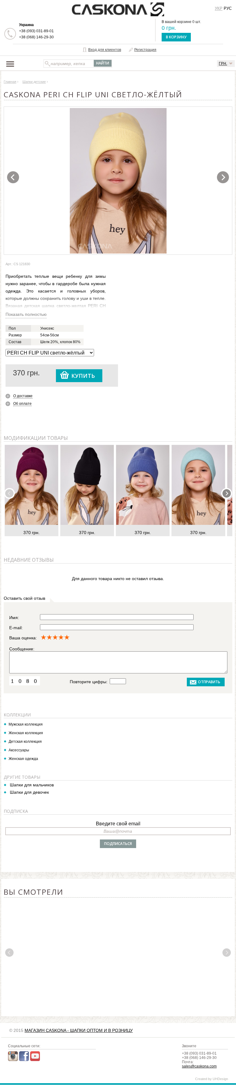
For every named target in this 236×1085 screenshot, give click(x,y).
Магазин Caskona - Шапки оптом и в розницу (79, 1030)
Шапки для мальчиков (32, 784)
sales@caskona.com (199, 1066)
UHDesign (220, 1079)
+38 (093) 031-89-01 (36, 31)
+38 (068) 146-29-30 (36, 37)
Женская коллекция (26, 733)
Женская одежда (23, 759)
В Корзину (176, 37)
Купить (83, 375)
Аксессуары (19, 750)
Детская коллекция (25, 741)
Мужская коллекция (26, 724)
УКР (218, 8)
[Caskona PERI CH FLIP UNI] (118, 181)
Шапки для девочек (29, 792)
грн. (223, 63)
